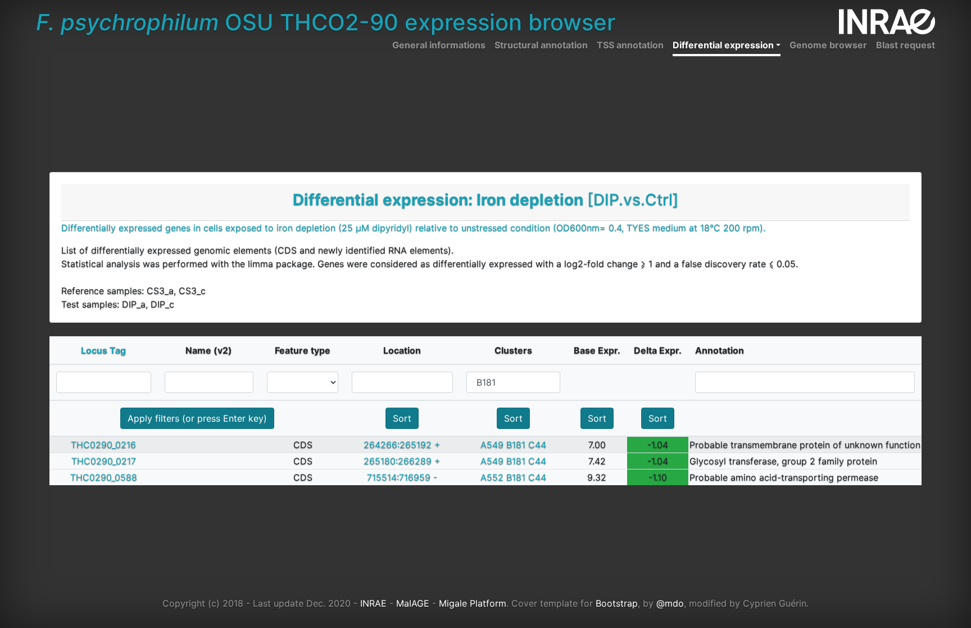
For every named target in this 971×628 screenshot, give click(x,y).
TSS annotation (630, 45)
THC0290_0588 (103, 477)
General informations (439, 45)
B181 (515, 444)
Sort (402, 418)
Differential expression (723, 45)
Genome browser (828, 45)
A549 (491, 444)
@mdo (670, 603)
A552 (491, 477)
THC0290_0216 (103, 444)
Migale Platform (472, 603)
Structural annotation (541, 45)
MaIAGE (412, 603)
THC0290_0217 (103, 461)
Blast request (905, 45)
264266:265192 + (402, 444)
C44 (537, 444)
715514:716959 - (402, 477)
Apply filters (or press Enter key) (197, 418)
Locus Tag (103, 350)
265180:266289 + (402, 461)
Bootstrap (617, 603)
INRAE (373, 603)
